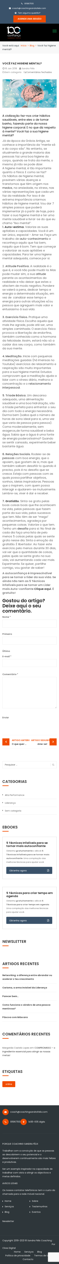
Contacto (28, 1259)
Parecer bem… (10, 996)
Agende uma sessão (30, 18)
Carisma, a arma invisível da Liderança (24, 987)
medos (7, 188)
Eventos (36, 1212)
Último (6, 651)
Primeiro (7, 634)
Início (24, 45)
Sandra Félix (28, 68)
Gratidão (12, 501)
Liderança (10, 802)
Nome (6, 617)
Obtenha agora (18, 870)
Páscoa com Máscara (15, 1017)
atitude (41, 274)
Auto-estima (14, 227)
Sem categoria (13, 72)
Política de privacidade (17, 1255)
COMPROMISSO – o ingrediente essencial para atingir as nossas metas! (28, 1051)
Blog (32, 45)
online (9, 1084)
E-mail (6, 656)
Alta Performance (14, 795)
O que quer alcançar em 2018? (21, 742)
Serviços (9, 1206)
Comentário (10, 674)
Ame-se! (41, 742)
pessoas (8, 458)
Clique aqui (42, 589)
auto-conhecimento (34, 239)
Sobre (35, 1201)
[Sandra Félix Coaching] (13, 32)
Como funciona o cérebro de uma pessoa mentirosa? (26, 1006)
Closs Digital (9, 1248)
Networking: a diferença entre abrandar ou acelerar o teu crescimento (27, 977)
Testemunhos (39, 1206)
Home (8, 1201)
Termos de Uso (42, 1255)
